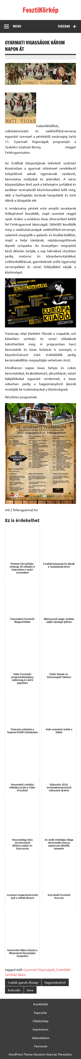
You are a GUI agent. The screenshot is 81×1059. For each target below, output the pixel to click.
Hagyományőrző (55, 982)
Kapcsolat (40, 1012)
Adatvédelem (40, 1037)
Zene (30, 990)
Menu (17, 26)
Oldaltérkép (40, 1020)
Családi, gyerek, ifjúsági (23, 982)
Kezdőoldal (40, 1004)
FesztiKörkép (40, 10)
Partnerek (40, 1046)
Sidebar (64, 26)
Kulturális (14, 990)
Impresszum (40, 1029)
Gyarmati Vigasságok (38, 969)
